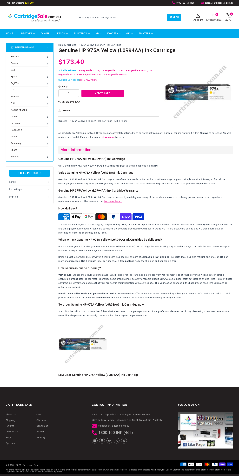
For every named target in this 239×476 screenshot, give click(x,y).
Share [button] (66, 110)
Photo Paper (16, 189)
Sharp (14, 150)
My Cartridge (71, 102)
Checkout (41, 420)
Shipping (10, 420)
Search (174, 17)
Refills (12, 182)
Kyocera (112, 33)
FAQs (8, 437)
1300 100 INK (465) (115, 432)
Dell (13, 70)
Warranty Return (113, 201)
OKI (128, 33)
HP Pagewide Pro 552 (91, 74)
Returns (10, 426)
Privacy (40, 431)
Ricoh (14, 136)
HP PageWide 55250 (89, 70)
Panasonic (16, 130)
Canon (45, 33)
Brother (26, 33)
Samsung (16, 143)
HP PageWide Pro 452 (136, 70)
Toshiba (15, 156)
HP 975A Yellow (88, 80)
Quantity (62, 86)
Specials (10, 443)
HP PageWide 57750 (112, 70)
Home (61, 45)
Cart (38, 414)
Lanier (14, 116)
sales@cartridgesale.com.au (113, 425)
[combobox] (120, 17)
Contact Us (12, 431)
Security (40, 437)
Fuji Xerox (80, 33)
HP (97, 33)
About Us (11, 414)
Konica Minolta (19, 110)
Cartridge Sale (31, 465)
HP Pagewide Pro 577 (115, 74)
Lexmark (15, 123)
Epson (61, 33)
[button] (229, 17)
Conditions (42, 426)
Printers (144, 33)
